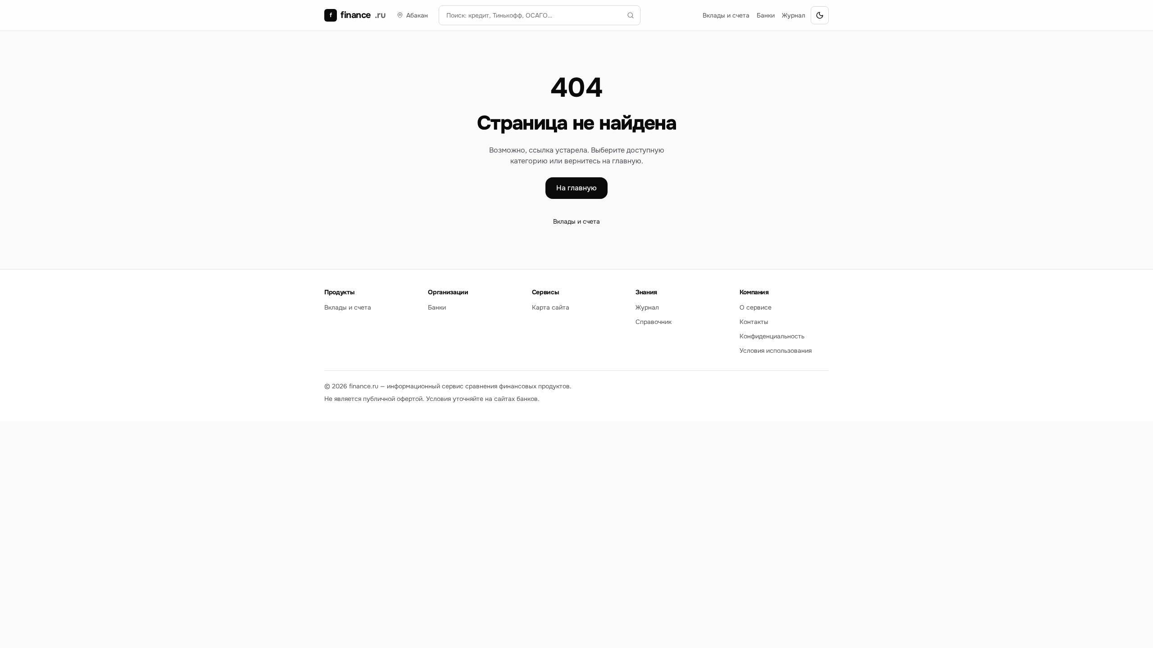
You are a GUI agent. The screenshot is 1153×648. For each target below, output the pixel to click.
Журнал (793, 15)
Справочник (654, 322)
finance (358, 15)
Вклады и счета (726, 15)
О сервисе (756, 307)
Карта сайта (550, 307)
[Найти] (630, 15)
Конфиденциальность (772, 336)
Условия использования (776, 350)
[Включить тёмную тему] (820, 15)
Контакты (754, 322)
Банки (766, 15)
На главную (576, 188)
